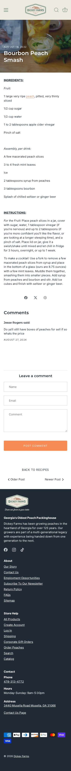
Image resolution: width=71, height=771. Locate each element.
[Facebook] (6, 549)
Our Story (10, 566)
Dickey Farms (21, 756)
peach (30, 96)
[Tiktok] (22, 549)
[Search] (56, 10)
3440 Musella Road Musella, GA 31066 (30, 705)
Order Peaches (14, 647)
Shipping (10, 636)
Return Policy (13, 589)
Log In (8, 630)
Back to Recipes (35, 470)
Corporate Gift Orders (18, 642)
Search (8, 653)
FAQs (7, 595)
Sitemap (9, 600)
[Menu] (6, 10)
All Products (12, 619)
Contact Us (11, 572)
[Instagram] (14, 549)
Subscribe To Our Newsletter (23, 583)
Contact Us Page (15, 712)
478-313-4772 (14, 681)
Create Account (14, 625)
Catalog (9, 659)
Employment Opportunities (22, 578)
